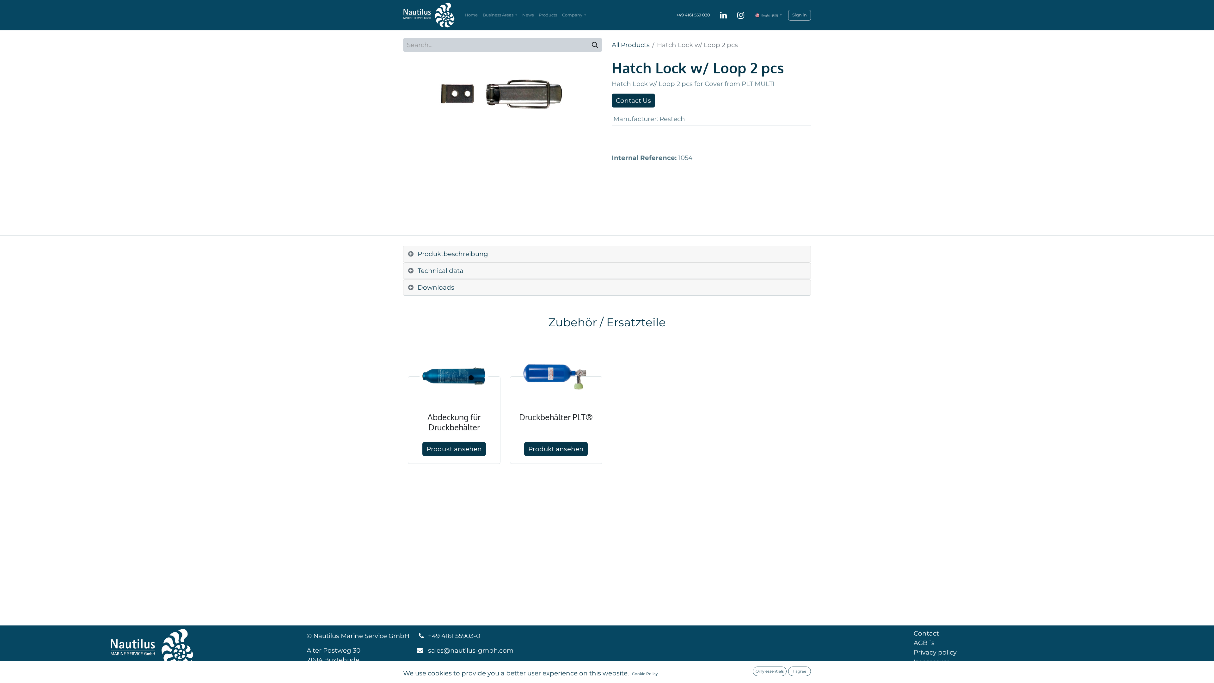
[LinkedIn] (723, 15)
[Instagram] (741, 15)
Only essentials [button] (770, 671)
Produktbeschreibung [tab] (453, 254)
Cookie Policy (645, 673)
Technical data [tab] (440, 270)
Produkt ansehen (454, 449)
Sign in (799, 14)
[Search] (595, 45)
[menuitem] (471, 15)
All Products (631, 45)
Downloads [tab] (436, 287)
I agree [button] (799, 671)
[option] (607, 405)
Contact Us (633, 100)
